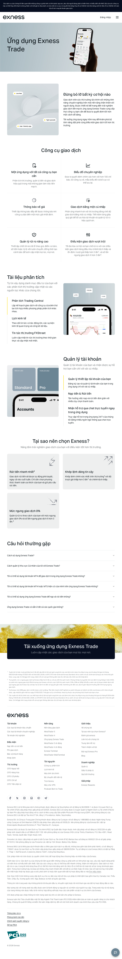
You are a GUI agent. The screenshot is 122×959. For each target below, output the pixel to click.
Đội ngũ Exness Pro (89, 751)
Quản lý (84, 766)
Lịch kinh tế (49, 769)
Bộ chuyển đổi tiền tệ (53, 777)
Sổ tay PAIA (12, 925)
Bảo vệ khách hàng (15, 754)
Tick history (49, 781)
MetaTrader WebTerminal (54, 755)
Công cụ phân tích (52, 765)
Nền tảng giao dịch (52, 728)
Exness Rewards (88, 785)
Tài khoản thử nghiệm (16, 735)
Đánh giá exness (88, 735)
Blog (83, 756)
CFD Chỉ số (12, 780)
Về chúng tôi (86, 728)
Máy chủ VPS (49, 785)
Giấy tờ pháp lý (87, 770)
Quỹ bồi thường (87, 774)
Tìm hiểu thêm (95, 871)
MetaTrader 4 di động (53, 747)
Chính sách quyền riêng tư (18, 921)
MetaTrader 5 (49, 731)
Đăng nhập (105, 17)
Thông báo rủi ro (14, 913)
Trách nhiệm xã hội (89, 747)
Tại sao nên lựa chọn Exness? (93, 731)
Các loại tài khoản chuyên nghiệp (21, 731)
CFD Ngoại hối (13, 768)
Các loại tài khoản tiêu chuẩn (19, 728)
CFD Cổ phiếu (13, 776)
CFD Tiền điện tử (14, 784)
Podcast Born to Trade (53, 789)
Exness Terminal (51, 751)
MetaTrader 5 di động (53, 743)
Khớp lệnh (11, 758)
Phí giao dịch (12, 750)
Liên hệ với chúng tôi (90, 739)
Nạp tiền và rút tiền (15, 746)
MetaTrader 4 (49, 735)
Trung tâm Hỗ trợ (88, 743)
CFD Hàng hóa (13, 772)
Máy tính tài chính (51, 773)
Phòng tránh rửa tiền (15, 917)
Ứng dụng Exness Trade (54, 739)
